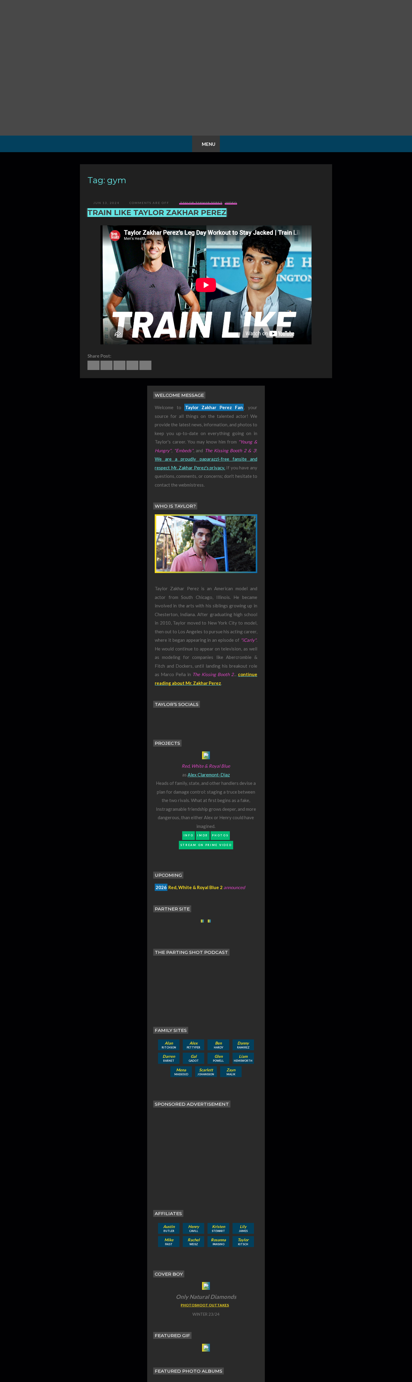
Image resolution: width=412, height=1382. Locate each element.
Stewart (218, 1228)
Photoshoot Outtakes (205, 1305)
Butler (169, 1228)
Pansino (218, 1241)
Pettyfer (193, 1045)
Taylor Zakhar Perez (201, 203)
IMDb (202, 835)
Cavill (193, 1228)
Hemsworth (243, 1058)
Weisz (194, 1241)
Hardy (218, 1045)
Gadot (194, 1058)
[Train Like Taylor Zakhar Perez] (93, 365)
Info (189, 835)
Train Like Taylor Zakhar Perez (157, 212)
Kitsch (243, 1241)
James (243, 1228)
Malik (231, 1071)
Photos (220, 835)
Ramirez (243, 1045)
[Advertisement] (208, 1154)
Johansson (206, 1071)
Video (231, 203)
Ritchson (169, 1045)
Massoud (181, 1071)
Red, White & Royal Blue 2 (195, 887)
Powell (218, 1058)
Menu (208, 144)
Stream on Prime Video (206, 845)
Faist (168, 1241)
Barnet (169, 1058)
